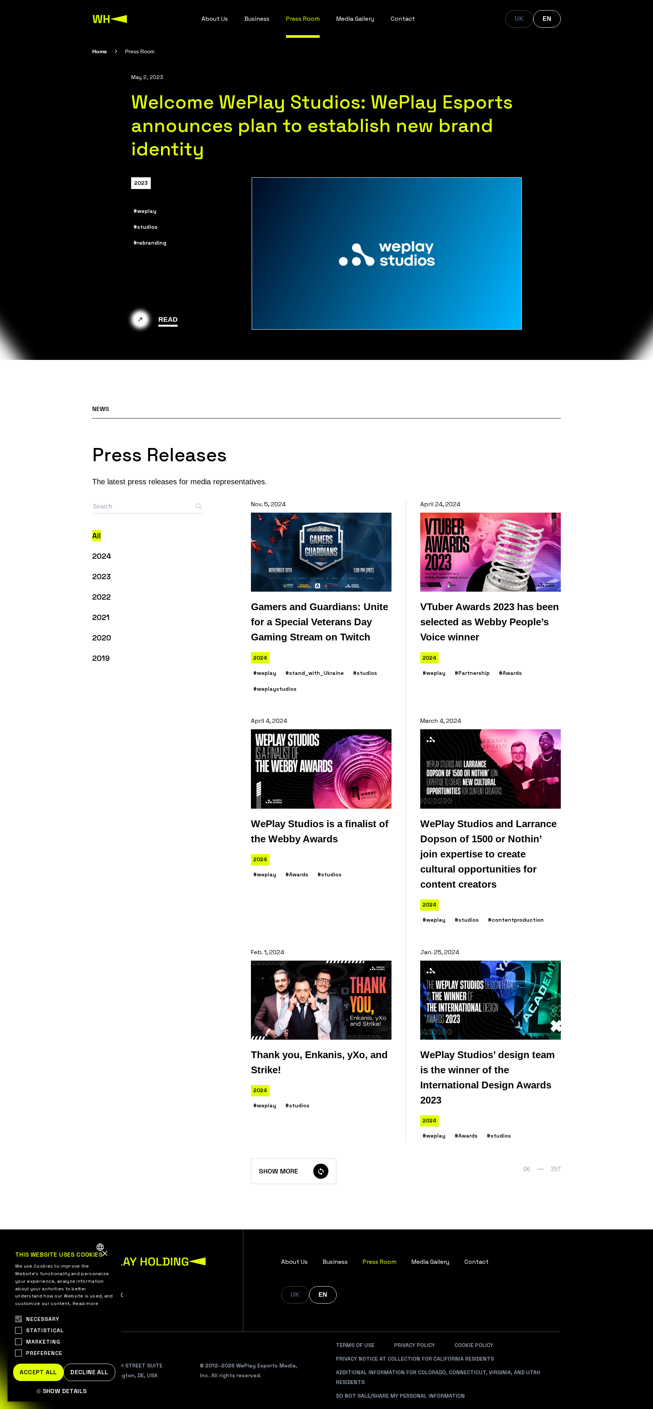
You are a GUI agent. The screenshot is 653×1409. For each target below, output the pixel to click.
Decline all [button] (89, 1372)
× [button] (104, 1254)
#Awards (510, 673)
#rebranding (149, 242)
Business (256, 19)
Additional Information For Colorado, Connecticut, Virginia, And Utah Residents (438, 1377)
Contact (403, 19)
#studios (145, 226)
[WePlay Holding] (110, 19)
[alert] (64, 1319)
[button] (64, 1391)
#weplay (144, 211)
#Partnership (472, 673)
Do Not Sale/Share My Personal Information (400, 1395)
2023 (141, 183)
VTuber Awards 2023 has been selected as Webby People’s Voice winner (489, 622)
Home (99, 51)
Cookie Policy (474, 1345)
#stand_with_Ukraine (314, 673)
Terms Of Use (355, 1345)
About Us (214, 19)
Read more (86, 1303)
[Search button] (199, 506)
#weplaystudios (275, 688)
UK (519, 19)
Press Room (303, 19)
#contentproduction (516, 919)
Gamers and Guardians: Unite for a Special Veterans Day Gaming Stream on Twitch (319, 622)
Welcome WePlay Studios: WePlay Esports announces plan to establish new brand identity (322, 125)
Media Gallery (355, 19)
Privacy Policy (414, 1345)
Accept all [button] (38, 1372)
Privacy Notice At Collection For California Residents (415, 1358)
